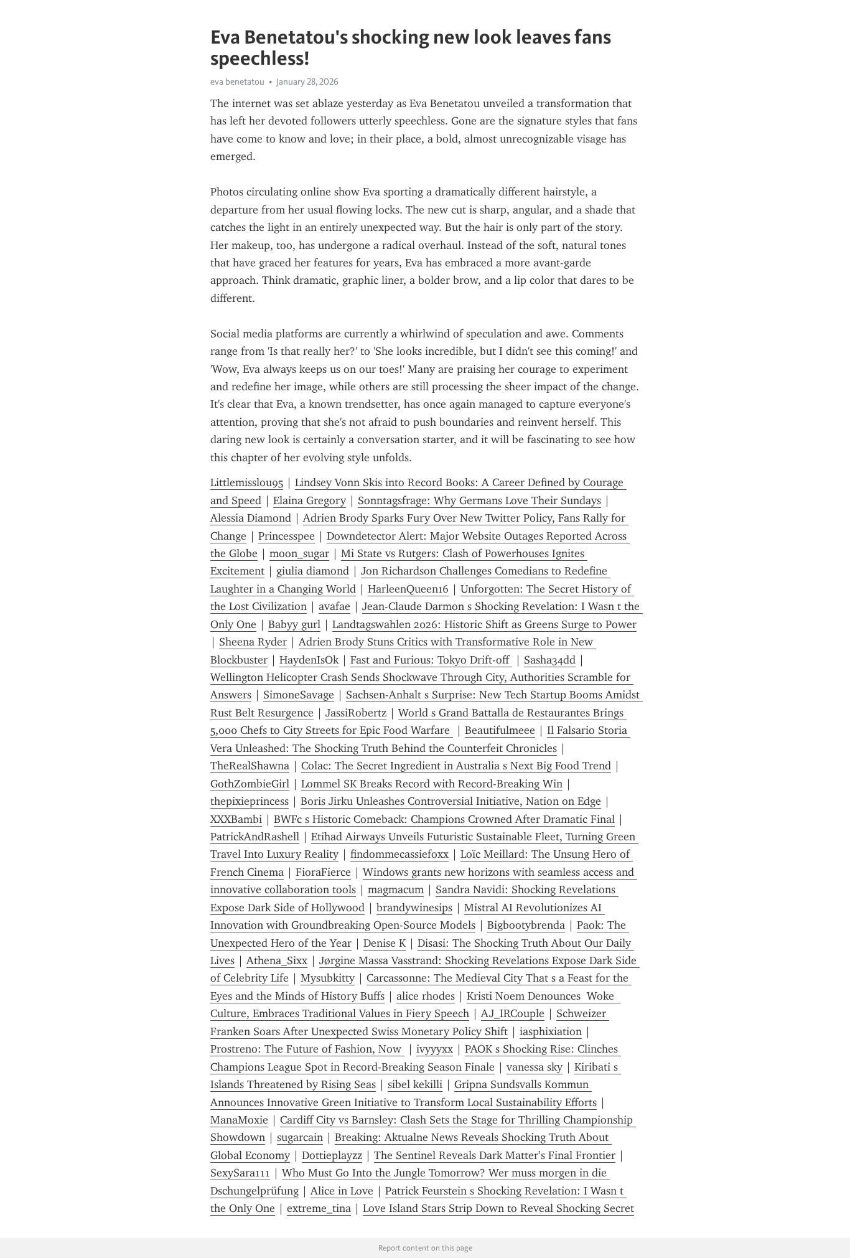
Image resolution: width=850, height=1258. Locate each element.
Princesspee (286, 536)
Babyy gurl (294, 624)
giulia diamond (312, 571)
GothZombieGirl (249, 784)
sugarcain (300, 1137)
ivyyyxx (434, 1049)
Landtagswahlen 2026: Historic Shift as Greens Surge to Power (484, 624)
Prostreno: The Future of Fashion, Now (307, 1049)
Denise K (384, 943)
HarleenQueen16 (408, 589)
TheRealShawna (249, 765)
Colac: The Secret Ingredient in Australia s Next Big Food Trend (456, 765)
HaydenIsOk (309, 660)
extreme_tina (319, 1208)
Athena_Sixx (276, 960)
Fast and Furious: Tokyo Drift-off (431, 660)
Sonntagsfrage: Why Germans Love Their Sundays (479, 500)
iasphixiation (551, 1031)
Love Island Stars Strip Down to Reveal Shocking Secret (498, 1208)
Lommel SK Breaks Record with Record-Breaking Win (432, 784)
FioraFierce (323, 872)
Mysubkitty (328, 978)
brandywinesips (414, 907)
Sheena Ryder (253, 642)
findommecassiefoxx (399, 854)
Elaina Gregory (309, 500)
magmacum (396, 889)
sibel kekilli (415, 1084)
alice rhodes (425, 996)
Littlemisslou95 (246, 482)
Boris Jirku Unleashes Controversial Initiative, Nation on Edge (451, 801)
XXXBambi (236, 819)
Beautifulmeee (500, 730)
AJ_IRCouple (512, 1013)
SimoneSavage (298, 695)
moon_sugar (299, 553)
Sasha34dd (550, 660)
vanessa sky (535, 1067)
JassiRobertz (355, 713)
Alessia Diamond (250, 518)
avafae (334, 606)
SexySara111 (240, 1173)
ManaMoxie (239, 1120)
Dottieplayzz (332, 1155)
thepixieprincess (249, 801)
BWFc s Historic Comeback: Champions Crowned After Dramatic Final (444, 819)
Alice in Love (342, 1191)
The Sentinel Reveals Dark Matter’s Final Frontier (494, 1155)
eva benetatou (237, 81)
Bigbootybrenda (526, 925)
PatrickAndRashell (254, 836)
